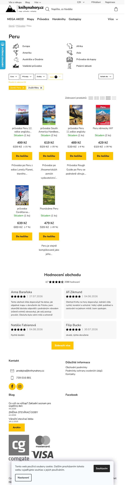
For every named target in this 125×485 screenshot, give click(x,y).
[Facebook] (12, 386)
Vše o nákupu (15, 2)
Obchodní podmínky (76, 367)
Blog (27, 2)
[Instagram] (19, 386)
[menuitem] (15, 19)
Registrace (110, 2)
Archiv (17, 427)
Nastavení (23, 477)
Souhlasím (102, 468)
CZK (79, 2)
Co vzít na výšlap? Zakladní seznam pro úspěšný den (30, 404)
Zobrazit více (62, 345)
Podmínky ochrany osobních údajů (84, 370)
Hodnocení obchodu (62, 274)
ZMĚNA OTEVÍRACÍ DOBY (23, 412)
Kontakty (70, 374)
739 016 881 (23, 377)
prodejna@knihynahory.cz (30, 370)
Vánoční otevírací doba (21, 419)
